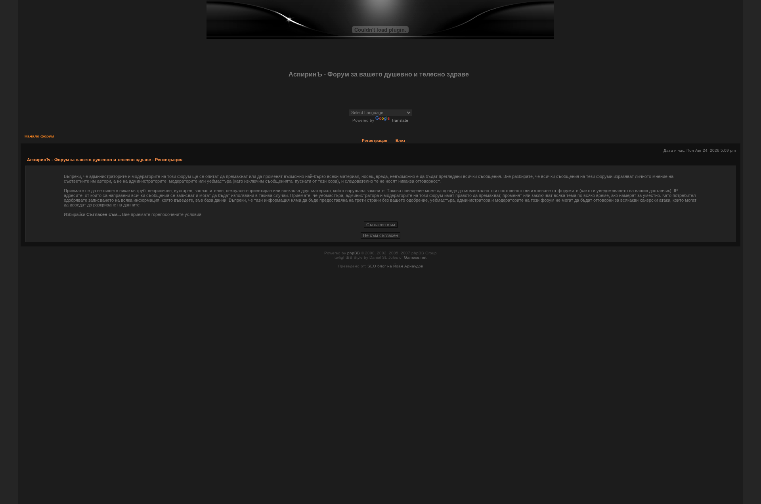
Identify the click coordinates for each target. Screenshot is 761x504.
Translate (399, 120)
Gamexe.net (415, 257)
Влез (400, 140)
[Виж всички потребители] (99, 99)
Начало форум (39, 136)
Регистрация (374, 140)
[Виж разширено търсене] (149, 99)
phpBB (353, 253)
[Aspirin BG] (49, 99)
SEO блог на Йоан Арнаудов (395, 266)
